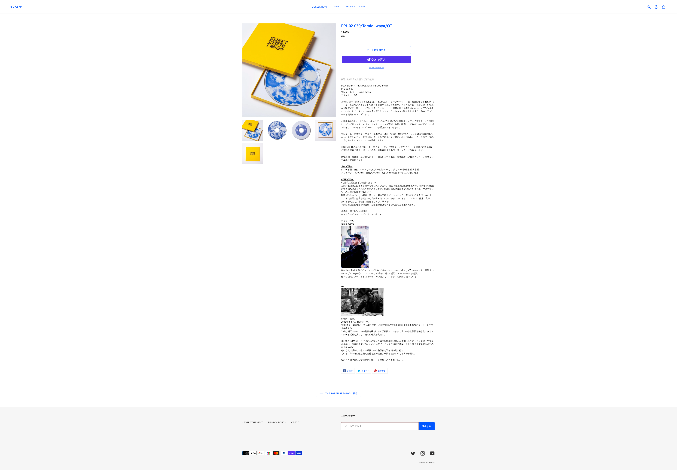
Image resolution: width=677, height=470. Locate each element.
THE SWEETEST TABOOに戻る (341, 393)
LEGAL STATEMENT (252, 422)
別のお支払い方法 (376, 68)
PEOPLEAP (16, 6)
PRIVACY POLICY (277, 422)
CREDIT (295, 422)
